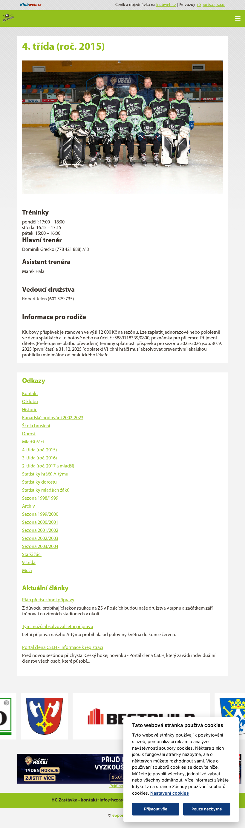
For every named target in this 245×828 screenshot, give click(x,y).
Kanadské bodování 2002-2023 (52, 418)
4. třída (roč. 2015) (39, 450)
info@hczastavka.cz (119, 800)
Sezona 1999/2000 (40, 514)
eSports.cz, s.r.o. (211, 5)
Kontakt (30, 394)
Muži (27, 570)
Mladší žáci (33, 442)
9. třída (29, 562)
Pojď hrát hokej (122, 786)
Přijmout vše (155, 809)
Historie (29, 410)
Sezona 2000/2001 (40, 522)
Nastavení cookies (169, 793)
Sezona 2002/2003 (40, 538)
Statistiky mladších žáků (46, 490)
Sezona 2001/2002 (40, 530)
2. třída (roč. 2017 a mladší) (48, 466)
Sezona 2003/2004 (40, 546)
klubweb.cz (166, 5)
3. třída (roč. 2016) (39, 458)
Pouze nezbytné (207, 809)
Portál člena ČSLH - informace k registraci (62, 647)
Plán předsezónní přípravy (48, 600)
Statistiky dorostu (39, 482)
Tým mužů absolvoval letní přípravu (57, 627)
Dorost (29, 434)
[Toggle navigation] (238, 18)
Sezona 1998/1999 (40, 498)
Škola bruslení (36, 426)
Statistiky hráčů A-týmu (45, 474)
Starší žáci (32, 554)
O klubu (30, 402)
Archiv (28, 506)
